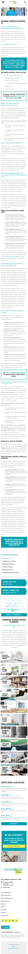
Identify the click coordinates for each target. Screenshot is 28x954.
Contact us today (20, 64)
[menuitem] (14, 558)
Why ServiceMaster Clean (7, 898)
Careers (3, 906)
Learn (13, 824)
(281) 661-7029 (19, 67)
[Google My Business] (13, 920)
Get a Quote (4, 909)
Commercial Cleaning (6, 892)
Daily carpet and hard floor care (12, 78)
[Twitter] (16, 920)
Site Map (13, 946)
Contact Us (3, 912)
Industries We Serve (5, 895)
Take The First (13, 846)
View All (13, 615)
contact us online (13, 98)
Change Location (5, 915)
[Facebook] (2, 920)
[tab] (26, 573)
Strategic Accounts (5, 901)
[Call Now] (25, 2)
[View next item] (27, 606)
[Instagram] (9, 920)
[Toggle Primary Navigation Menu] (3, 2)
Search (6, 927)
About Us (3, 904)
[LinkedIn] (6, 920)
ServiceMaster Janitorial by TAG (9, 44)
